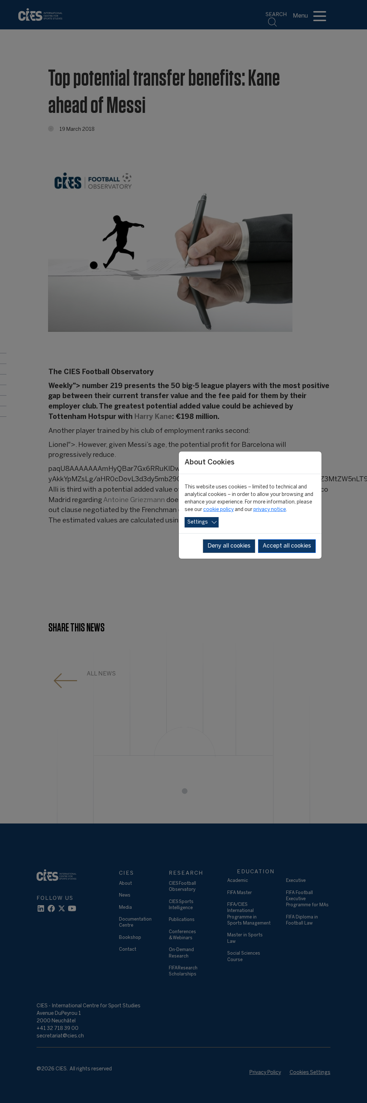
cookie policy (218, 509)
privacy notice (269, 509)
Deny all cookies (229, 546)
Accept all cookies (287, 546)
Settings (197, 522)
